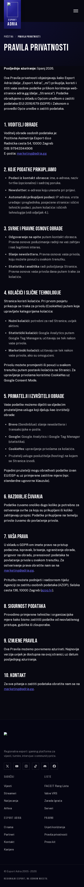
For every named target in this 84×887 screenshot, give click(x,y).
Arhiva (8, 808)
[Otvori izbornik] (75, 11)
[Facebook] (54, 766)
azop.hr (46, 590)
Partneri (9, 834)
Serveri (48, 808)
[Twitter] (7, 766)
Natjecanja (11, 800)
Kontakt (9, 841)
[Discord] (44, 766)
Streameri (10, 793)
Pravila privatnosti (55, 834)
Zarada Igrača (53, 800)
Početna (8, 36)
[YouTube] (16, 766)
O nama (8, 827)
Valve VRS (50, 793)
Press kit (49, 841)
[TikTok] (35, 766)
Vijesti (8, 786)
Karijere (9, 849)
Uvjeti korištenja (54, 827)
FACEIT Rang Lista (56, 786)
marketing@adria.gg (32, 153)
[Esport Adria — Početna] (19, 738)
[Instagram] (26, 766)
